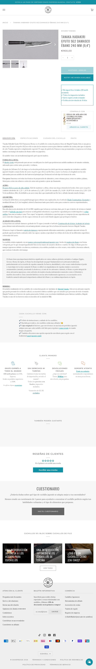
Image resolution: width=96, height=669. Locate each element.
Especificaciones (29, 138)
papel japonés (34, 336)
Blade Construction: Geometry (78, 200)
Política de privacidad (34, 665)
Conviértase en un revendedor (13, 621)
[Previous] (6, 44)
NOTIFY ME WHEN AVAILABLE (77, 78)
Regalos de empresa (72, 613)
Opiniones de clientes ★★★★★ (14, 609)
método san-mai (16, 212)
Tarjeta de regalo (71, 609)
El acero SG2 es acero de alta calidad (16, 188)
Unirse (55, 612)
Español (44, 654)
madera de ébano (72, 242)
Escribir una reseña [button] (48, 470)
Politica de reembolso (71, 660)
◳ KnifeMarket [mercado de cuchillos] (78, 617)
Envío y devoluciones (10, 601)
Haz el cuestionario (48, 511)
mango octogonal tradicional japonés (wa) (43, 242)
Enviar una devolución (11, 605)
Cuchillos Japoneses (72, 597)
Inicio (5, 22)
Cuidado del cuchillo (54, 138)
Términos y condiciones (44, 660)
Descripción (9, 138)
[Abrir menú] (6, 9)
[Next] (55, 44)
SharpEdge (17, 660)
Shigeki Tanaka (68, 31)
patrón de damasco (31, 230)
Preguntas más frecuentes (12, 597)
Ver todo (48, 568)
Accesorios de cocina (72, 605)
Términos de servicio (60, 665)
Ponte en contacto (82, 371)
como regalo (63, 328)
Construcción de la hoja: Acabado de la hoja (74, 224)
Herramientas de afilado (73, 601)
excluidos (36, 393)
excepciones (18, 385)
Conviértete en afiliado (11, 625)
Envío (73, 138)
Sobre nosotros (8, 617)
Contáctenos (7, 613)
